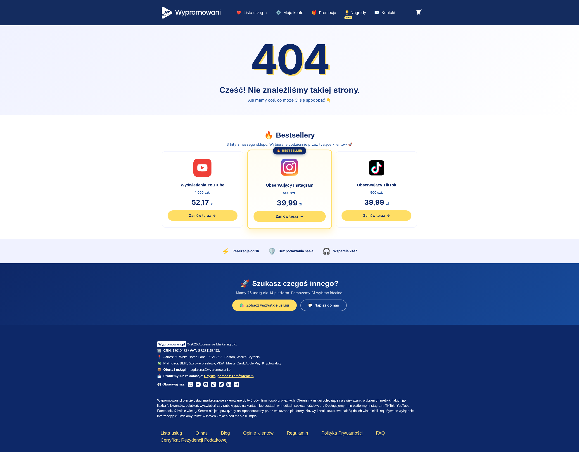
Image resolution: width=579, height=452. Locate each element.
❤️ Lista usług (249, 12)
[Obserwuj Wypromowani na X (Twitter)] (221, 384)
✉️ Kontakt (384, 12)
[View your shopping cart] (419, 12)
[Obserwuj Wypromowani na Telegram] (236, 384)
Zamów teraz (202, 215)
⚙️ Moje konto (289, 12)
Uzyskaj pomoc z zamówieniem (229, 376)
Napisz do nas (323, 305)
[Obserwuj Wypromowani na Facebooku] (198, 384)
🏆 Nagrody (355, 12)
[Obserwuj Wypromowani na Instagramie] (190, 384)
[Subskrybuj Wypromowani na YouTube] (205, 384)
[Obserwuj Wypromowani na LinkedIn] (228, 384)
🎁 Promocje (324, 12)
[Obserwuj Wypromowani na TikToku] (213, 384)
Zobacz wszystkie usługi (264, 305)
